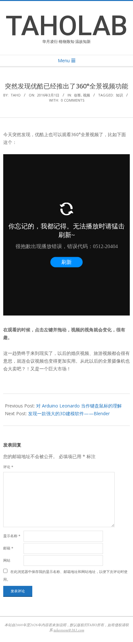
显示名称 (11, 535)
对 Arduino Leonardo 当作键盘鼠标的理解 (79, 406)
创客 (77, 95)
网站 (6, 560)
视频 (86, 95)
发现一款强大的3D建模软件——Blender (69, 413)
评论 (8, 466)
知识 (119, 95)
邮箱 (8, 548)
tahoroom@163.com (69, 629)
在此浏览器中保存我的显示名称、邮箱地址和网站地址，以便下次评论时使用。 (65, 575)
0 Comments (72, 100)
